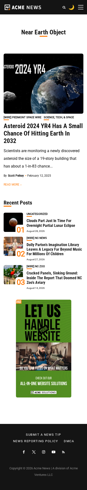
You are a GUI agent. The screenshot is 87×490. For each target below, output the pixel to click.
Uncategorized (37, 214)
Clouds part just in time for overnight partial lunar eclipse (51, 223)
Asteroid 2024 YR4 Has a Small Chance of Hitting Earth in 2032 (43, 133)
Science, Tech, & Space (59, 117)
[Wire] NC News (37, 238)
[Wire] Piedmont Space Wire (22, 117)
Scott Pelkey (16, 175)
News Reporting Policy (35, 441)
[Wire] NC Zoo (36, 266)
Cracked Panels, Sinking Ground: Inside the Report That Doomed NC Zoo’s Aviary (54, 278)
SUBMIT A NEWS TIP (43, 434)
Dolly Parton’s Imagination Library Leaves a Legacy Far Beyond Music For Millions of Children (54, 249)
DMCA (69, 441)
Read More (11, 184)
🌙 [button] (71, 7)
